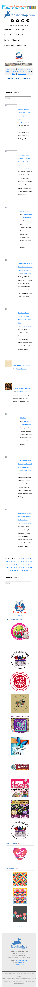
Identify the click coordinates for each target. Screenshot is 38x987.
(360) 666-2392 (21, 962)
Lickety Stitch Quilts (21, 391)
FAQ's (6, 40)
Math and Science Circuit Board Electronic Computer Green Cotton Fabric (25, 267)
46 (17, 570)
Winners (24, 35)
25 (16, 564)
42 (31, 567)
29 (26, 564)
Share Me (20, 615)
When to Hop (22, 74)
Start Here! (8, 29)
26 (19, 564)
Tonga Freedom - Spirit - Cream (21, 365)
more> (19, 844)
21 (7, 564)
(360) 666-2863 (20, 965)
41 (28, 567)
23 (11, 564)
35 (14, 567)
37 (19, 567)
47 (19, 570)
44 (12, 570)
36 (16, 567)
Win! (17, 35)
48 (22, 570)
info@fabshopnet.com (20, 960)
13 (14, 561)
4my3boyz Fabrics (26, 122)
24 (14, 564)
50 (27, 570)
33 (9, 567)
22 (9, 564)
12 (11, 561)
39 (23, 567)
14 (16, 561)
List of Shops (19, 29)
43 (10, 570)
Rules (21, 25)
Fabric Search (16, 40)
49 (24, 570)
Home (12, 25)
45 (15, 570)
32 (7, 567)
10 (7, 561)
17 (23, 561)
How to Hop (8, 35)
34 (11, 567)
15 (19, 561)
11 (9, 561)
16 (21, 561)
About (17, 25)
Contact (27, 25)
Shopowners (21, 45)
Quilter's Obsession (21, 369)
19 (28, 561)
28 (23, 564)
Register (20, 69)
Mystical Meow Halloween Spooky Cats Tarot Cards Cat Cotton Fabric (25, 517)
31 (31, 564)
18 (26, 561)
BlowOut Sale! (9, 45)
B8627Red (23, 418)
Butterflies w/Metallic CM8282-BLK (22, 388)
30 (28, 564)
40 (26, 567)
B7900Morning (24, 211)
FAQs (28, 71)
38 (21, 567)
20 (31, 561)
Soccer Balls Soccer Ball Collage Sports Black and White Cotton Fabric (25, 464)
